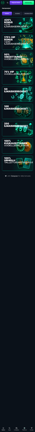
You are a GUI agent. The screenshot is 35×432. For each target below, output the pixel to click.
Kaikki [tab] (7, 13)
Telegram (14, 176)
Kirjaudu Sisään (16, 2)
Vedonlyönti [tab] (28, 13)
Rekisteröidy (28, 2)
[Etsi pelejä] (7, 2)
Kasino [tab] (17, 13)
